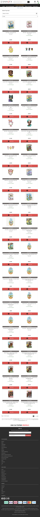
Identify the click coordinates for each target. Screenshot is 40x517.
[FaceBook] (2, 498)
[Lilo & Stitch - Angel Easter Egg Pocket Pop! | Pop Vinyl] (29, 321)
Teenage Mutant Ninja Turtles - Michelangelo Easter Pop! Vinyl (29, 230)
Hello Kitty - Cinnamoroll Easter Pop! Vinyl (11, 205)
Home (2, 469)
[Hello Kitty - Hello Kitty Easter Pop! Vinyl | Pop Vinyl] (29, 25)
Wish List (2, 472)
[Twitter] (5, 498)
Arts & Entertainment (10, 6)
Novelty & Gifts (3, 458)
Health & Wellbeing (4, 451)
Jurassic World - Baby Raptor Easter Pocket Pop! (10, 81)
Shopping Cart (3, 473)
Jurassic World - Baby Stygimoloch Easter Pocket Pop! (29, 132)
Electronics (3, 445)
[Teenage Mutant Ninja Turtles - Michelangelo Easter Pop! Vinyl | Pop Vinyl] (29, 222)
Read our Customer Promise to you (20, 512)
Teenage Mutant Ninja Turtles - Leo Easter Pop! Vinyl (10, 255)
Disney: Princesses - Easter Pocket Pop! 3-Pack (29, 254)
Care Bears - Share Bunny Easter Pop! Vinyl (29, 180)
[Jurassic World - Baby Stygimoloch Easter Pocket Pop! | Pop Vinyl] (29, 124)
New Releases (3, 478)
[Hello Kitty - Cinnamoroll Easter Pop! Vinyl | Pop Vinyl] (10, 198)
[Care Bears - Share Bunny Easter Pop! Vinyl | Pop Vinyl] (29, 173)
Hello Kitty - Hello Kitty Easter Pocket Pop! (10, 131)
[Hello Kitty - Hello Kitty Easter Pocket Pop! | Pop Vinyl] (10, 124)
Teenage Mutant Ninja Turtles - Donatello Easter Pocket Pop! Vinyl (11, 304)
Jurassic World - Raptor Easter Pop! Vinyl (29, 81)
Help (2, 488)
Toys (2, 463)
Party (2, 460)
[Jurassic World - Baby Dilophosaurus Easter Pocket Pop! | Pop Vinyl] (10, 99)
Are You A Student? (4, 481)
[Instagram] (7, 498)
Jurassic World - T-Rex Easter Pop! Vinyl (29, 155)
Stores (2, 493)
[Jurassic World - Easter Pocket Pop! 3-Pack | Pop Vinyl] (29, 50)
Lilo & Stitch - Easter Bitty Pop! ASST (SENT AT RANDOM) (29, 205)
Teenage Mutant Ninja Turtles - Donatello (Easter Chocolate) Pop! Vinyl (29, 378)
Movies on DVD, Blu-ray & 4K (6, 454)
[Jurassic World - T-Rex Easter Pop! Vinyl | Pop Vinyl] (29, 148)
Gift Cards (3, 475)
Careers (2, 487)
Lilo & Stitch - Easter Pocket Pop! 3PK (11, 229)
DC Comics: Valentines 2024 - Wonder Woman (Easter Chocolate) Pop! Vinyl (10, 403)
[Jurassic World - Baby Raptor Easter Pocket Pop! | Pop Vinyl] (10, 74)
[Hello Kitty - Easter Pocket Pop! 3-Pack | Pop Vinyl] (10, 148)
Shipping (2, 485)
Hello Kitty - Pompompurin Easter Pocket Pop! (10, 57)
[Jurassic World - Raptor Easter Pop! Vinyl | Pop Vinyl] (29, 74)
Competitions (3, 479)
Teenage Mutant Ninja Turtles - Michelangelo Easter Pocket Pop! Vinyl (29, 279)
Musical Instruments (4, 457)
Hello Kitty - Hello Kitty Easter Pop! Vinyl (29, 32)
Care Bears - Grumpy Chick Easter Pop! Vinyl (29, 106)
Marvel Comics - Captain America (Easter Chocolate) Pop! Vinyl (10, 353)
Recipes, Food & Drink (20, 6)
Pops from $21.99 (35, 419)
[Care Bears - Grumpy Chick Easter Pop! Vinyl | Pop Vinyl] (29, 99)
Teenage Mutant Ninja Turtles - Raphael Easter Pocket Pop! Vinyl (10, 329)
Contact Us (3, 491)
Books (3, 6)
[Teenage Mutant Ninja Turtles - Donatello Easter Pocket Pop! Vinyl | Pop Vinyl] (10, 296)
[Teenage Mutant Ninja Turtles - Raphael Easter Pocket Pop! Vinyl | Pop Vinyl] (10, 321)
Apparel (2, 441)
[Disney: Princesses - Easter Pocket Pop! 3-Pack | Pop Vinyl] (29, 247)
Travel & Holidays (28, 6)
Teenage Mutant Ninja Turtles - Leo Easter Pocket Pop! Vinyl (11, 279)
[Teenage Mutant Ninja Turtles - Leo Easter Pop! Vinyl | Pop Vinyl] (10, 247)
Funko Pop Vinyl (4, 447)
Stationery (3, 461)
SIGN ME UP (28, 435)
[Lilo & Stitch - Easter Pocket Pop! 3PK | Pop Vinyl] (10, 222)
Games (2, 448)
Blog (2, 490)
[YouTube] (9, 498)
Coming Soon (3, 476)
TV (1, 464)
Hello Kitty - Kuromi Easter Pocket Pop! (10, 180)
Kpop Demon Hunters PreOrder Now (20, 7)
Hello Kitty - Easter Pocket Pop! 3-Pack (11, 155)
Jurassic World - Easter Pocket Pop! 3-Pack (29, 57)
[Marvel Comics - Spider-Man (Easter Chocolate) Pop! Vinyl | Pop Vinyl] (10, 370)
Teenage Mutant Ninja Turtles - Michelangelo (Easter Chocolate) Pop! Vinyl (29, 353)
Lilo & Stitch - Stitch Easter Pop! (11, 32)
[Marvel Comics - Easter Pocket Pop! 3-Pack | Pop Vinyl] (29, 296)
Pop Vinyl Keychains (21, 420)
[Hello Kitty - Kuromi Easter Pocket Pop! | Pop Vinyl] (10, 173)
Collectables (3, 444)
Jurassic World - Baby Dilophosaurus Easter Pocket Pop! (11, 107)
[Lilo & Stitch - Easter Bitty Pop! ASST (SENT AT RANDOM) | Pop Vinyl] (29, 198)
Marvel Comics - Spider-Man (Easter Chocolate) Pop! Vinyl (10, 378)
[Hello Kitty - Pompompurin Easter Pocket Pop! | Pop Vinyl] (10, 50)
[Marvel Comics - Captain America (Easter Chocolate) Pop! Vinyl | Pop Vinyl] (10, 345)
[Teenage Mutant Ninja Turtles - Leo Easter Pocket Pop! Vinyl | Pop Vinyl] (10, 271)
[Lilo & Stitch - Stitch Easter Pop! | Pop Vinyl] (10, 25)
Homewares (3, 453)
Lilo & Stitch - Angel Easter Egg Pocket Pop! (29, 328)
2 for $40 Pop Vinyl (16, 419)
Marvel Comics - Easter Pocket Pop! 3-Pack (29, 303)
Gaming (2, 450)
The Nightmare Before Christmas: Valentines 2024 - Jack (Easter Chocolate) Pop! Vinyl (29, 403)
